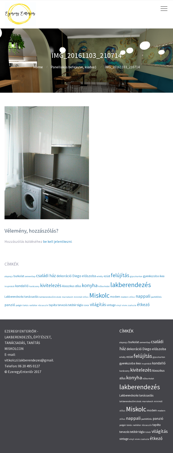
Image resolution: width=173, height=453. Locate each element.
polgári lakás (22, 305)
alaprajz (9, 276)
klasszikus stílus (71, 286)
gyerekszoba (151, 276)
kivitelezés (50, 285)
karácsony (34, 286)
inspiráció (9, 286)
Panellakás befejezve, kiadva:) (73, 67)
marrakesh (67, 296)
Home (38, 67)
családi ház (46, 275)
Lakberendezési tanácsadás (22, 297)
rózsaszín (43, 305)
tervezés (63, 305)
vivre (124, 305)
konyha (90, 285)
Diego (76, 276)
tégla (80, 305)
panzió (10, 305)
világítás (98, 304)
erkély (100, 276)
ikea (161, 276)
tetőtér (72, 305)
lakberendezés (130, 285)
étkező (143, 304)
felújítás (120, 275)
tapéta (53, 305)
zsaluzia (131, 305)
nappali (143, 296)
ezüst (107, 276)
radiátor (33, 305)
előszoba (89, 276)
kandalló (22, 286)
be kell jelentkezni (57, 241)
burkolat (19, 276)
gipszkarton (136, 276)
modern (115, 297)
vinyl (118, 305)
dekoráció (64, 276)
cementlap (30, 276)
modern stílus (128, 296)
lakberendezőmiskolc (50, 296)
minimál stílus (81, 296)
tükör (86, 305)
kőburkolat (104, 286)
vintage (111, 305)
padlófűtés (156, 296)
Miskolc (99, 295)
